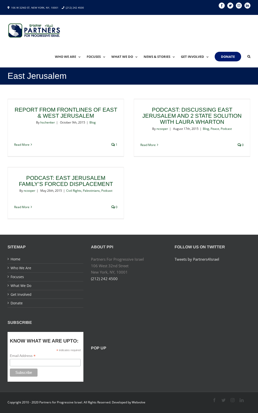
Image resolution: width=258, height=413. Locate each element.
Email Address (23, 355)
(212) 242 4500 (75, 7)
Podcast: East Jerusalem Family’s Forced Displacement (66, 181)
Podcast (226, 129)
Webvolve (138, 402)
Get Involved (21, 294)
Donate (17, 303)
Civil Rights (73, 190)
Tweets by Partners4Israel (197, 259)
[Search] (248, 56)
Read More (21, 144)
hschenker (47, 122)
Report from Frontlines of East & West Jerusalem (66, 113)
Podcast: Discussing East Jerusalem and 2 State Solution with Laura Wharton (192, 116)
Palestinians (91, 190)
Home (15, 259)
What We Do (21, 285)
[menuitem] (71, 56)
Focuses (17, 276)
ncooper (162, 129)
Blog (92, 122)
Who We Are (21, 267)
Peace (215, 129)
